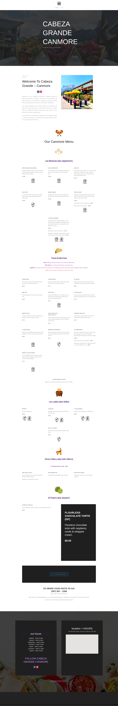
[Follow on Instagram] (41, 92)
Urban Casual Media (63, 681)
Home (56, 7)
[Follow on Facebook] (38, 92)
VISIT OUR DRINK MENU (59, 574)
